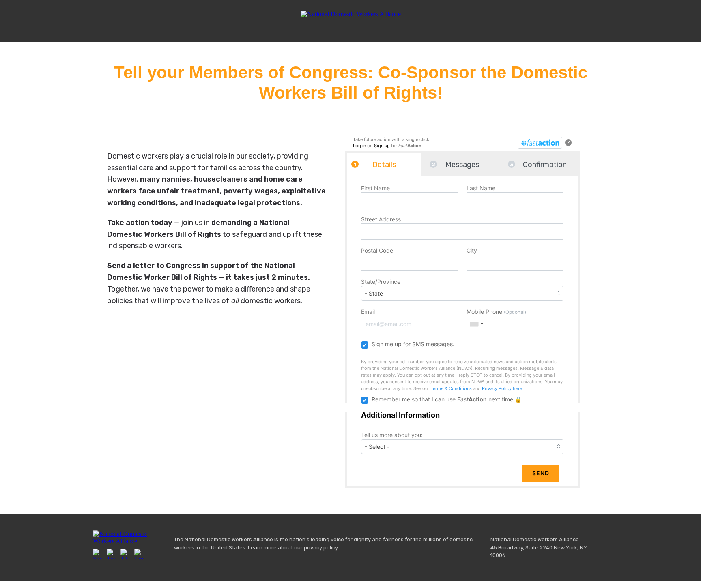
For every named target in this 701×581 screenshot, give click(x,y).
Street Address (381, 219)
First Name (375, 187)
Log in (359, 145)
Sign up (382, 145)
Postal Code (377, 250)
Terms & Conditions (451, 388)
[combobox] (476, 324)
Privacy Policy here (502, 388)
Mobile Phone (496, 311)
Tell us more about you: (392, 434)
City (472, 250)
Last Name (481, 187)
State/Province (380, 281)
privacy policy (321, 548)
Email (368, 311)
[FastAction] (540, 143)
